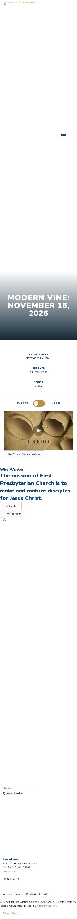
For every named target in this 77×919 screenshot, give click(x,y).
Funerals (7, 827)
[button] (38, 430)
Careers (7, 835)
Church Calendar (12, 805)
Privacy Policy (11, 913)
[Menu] (63, 136)
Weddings (8, 820)
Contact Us (9, 842)
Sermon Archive (12, 812)
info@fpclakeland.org (15, 886)
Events (6, 797)
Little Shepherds (14, 853)
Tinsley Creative (48, 905)
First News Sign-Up (16, 849)
